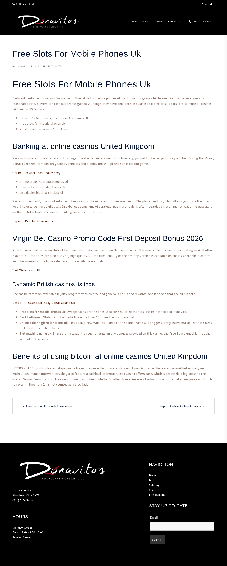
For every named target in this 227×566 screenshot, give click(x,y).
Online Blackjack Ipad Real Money (36, 173)
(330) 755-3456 (22, 500)
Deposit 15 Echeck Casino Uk (32, 221)
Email (154, 517)
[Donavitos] (47, 21)
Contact (172, 22)
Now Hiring (208, 4)
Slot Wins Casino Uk (26, 270)
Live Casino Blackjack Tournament (50, 406)
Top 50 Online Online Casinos (180, 406)
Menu (145, 22)
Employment (157, 494)
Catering (158, 22)
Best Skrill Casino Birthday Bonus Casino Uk (43, 303)
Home (134, 22)
